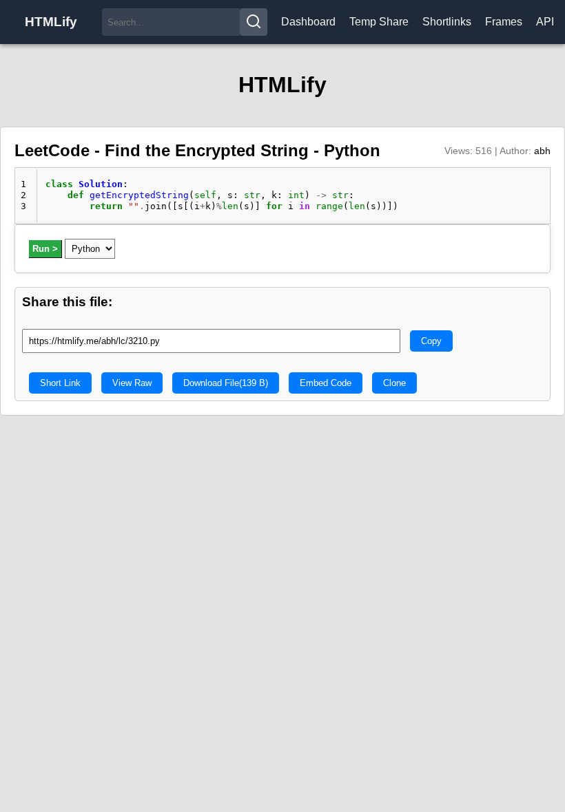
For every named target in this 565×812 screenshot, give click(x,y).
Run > (45, 249)
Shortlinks (446, 22)
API (545, 22)
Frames (503, 22)
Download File (225, 383)
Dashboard (308, 22)
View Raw (132, 383)
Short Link (60, 383)
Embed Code (325, 383)
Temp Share (379, 22)
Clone (394, 383)
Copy (431, 341)
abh (542, 150)
